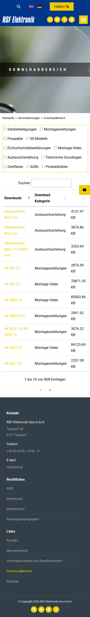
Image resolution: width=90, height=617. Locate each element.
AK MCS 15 (13, 348)
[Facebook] (49, 609)
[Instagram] (56, 609)
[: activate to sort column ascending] (78, 198)
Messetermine (17, 551)
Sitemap (13, 581)
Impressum (15, 499)
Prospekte (15, 139)
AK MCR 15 (13, 300)
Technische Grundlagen (63, 157)
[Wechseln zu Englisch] (31, 6)
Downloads (13, 198)
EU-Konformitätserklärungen (29, 148)
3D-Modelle (38, 139)
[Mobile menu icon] (83, 19)
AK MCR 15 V (14, 316)
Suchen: (24, 183)
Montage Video (69, 148)
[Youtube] (41, 609)
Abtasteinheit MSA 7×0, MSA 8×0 (16, 249)
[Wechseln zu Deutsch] (39, 6)
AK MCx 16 (12, 363)
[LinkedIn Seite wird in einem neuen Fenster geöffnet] (50, 20)
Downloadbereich (19, 571)
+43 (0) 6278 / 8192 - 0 (23, 451)
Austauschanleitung (22, 157)
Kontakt (12, 540)
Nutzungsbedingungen (23, 519)
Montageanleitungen (60, 129)
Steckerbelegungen (22, 129)
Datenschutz (16, 509)
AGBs (34, 167)
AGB (10, 488)
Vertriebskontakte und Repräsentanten (34, 561)
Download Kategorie (42, 198)
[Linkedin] (34, 609)
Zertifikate (15, 167)
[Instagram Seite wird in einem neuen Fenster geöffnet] (72, 20)
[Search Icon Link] (19, 6)
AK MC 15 (12, 268)
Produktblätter (57, 167)
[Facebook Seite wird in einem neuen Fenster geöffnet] (64, 20)
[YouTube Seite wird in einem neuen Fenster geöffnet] (57, 20)
